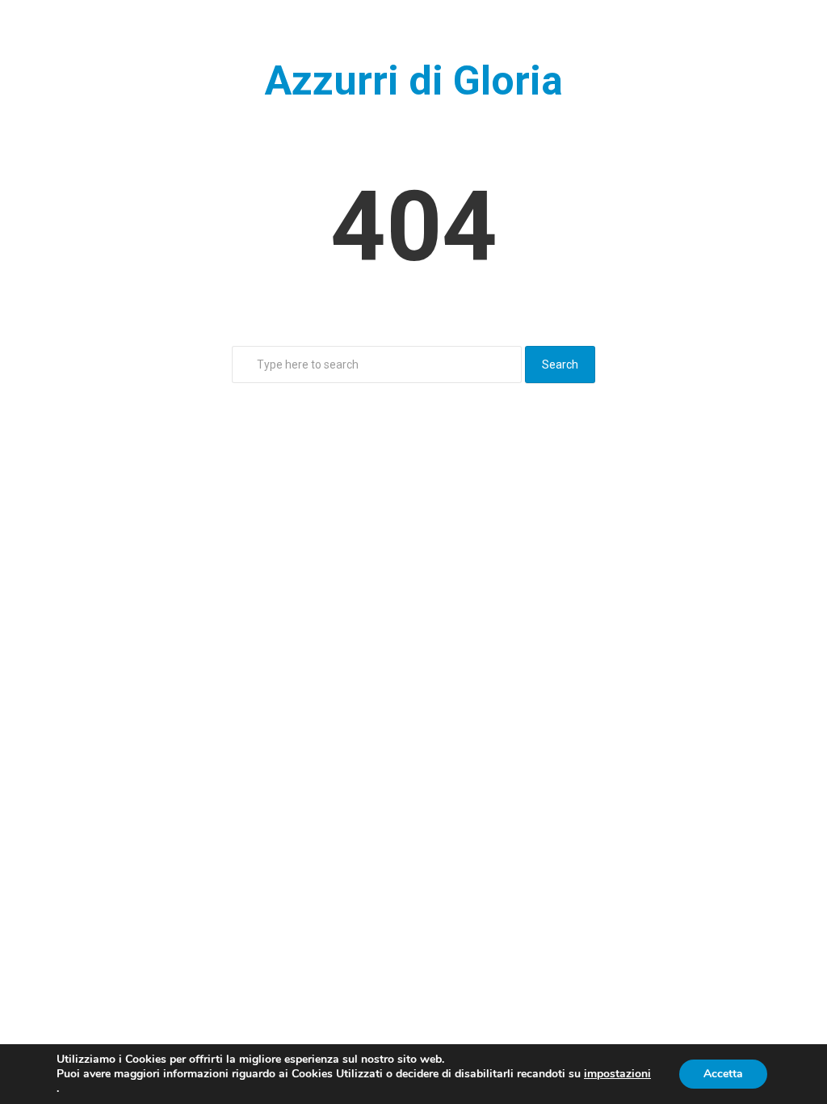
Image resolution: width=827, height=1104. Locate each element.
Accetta (723, 1073)
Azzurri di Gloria (414, 80)
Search (560, 364)
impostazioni (617, 1074)
